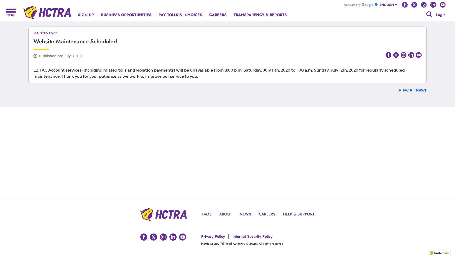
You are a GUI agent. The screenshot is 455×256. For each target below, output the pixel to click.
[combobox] (388, 5)
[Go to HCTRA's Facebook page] (405, 5)
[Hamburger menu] (11, 12)
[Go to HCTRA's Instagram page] (424, 5)
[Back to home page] (47, 11)
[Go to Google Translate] (358, 5)
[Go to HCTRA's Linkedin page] (433, 5)
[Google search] (429, 14)
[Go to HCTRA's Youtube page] (443, 5)
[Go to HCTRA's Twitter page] (414, 5)
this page (351, 12)
